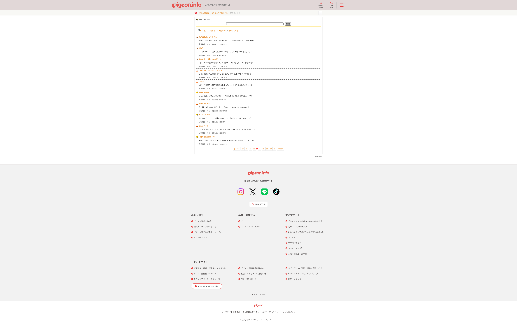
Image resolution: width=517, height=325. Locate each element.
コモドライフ (293, 248)
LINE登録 (331, 6)
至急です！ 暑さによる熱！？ (210, 59)
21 (250, 149)
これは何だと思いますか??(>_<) (211, 70)
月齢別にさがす (321, 6)
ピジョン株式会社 (288, 312)
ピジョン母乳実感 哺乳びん (252, 268)
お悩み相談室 (204, 13)
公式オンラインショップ (204, 226)
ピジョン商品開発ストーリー (206, 232)
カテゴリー (204, 30)
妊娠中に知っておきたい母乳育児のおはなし (307, 232)
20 (246, 149)
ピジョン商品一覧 (201, 221)
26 (267, 149)
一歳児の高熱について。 (207, 137)
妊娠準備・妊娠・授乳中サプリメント (210, 268)
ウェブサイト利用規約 (230, 312)
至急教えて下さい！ (206, 103)
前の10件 (237, 149)
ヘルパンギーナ (204, 114)
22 (254, 149)
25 (263, 149)
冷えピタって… (204, 126)
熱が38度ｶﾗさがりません (208, 37)
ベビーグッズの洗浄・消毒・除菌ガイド (305, 268)
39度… (201, 81)
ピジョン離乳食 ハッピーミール (207, 273)
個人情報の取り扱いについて (254, 312)
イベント (244, 221)
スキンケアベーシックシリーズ (207, 279)
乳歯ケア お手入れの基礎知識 (253, 273)
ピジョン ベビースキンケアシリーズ (303, 273)
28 (274, 149)
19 (243, 149)
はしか (201, 48)
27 (271, 149)
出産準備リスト (200, 237)
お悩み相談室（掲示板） (298, 253)
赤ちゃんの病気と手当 (220, 13)
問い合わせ (273, 312)
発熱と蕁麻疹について (207, 92)
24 (259, 149)
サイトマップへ (258, 294)
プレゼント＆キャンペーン (252, 226)
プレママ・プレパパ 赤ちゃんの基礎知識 (305, 221)
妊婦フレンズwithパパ (297, 226)
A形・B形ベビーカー (249, 279)
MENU (320, 13)
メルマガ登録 (259, 204)
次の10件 (280, 149)
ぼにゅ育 (292, 237)
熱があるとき (233, 30)
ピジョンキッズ (294, 279)
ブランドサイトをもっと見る (208, 286)
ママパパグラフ (294, 243)
